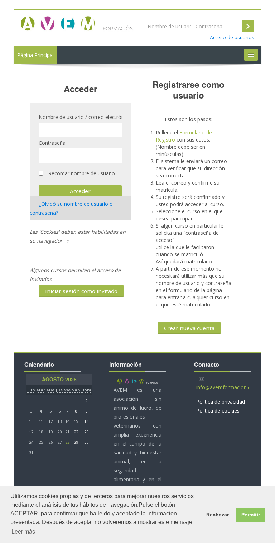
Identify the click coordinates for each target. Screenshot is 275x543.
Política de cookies (218, 410)
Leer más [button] (23, 532)
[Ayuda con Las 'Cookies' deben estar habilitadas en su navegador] (68, 240)
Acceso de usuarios (232, 37)
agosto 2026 (59, 379)
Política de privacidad (220, 401)
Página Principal (35, 55)
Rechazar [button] (217, 515)
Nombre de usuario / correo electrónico (80, 117)
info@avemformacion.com (227, 387)
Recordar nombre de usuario (81, 173)
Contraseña (52, 142)
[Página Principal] (77, 23)
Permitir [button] (250, 515)
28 (67, 442)
